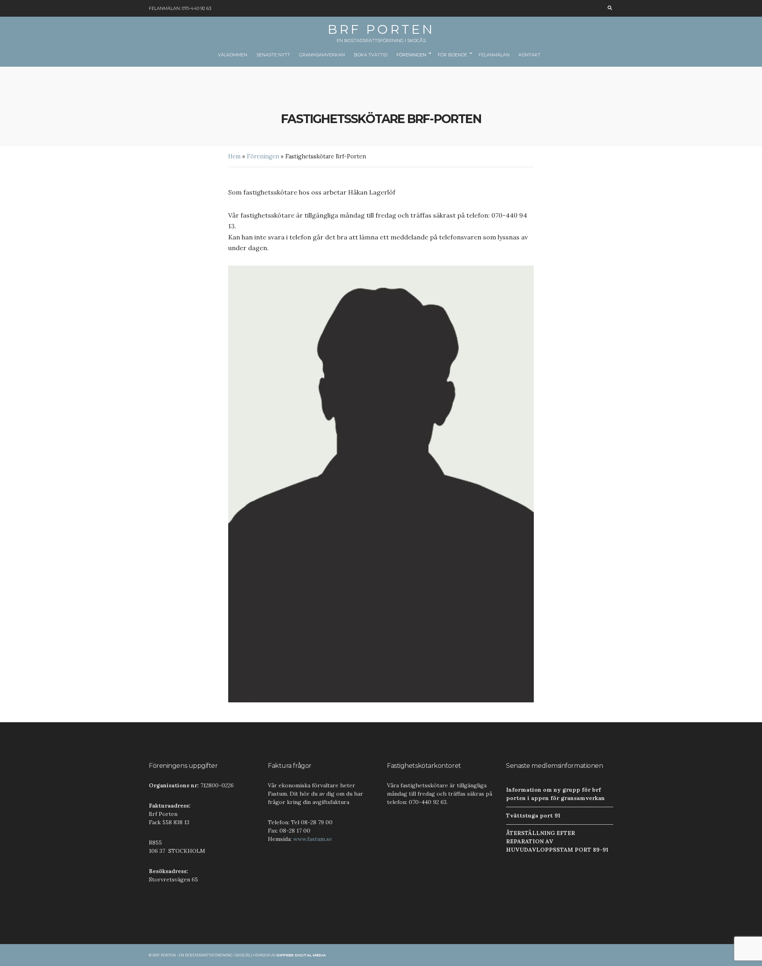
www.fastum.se (312, 839)
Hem (234, 156)
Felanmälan (494, 55)
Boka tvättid (370, 55)
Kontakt (530, 55)
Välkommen (232, 55)
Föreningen (411, 55)
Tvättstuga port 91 (533, 815)
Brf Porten (380, 29)
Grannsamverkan (322, 55)
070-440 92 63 (196, 8)
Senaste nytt (273, 55)
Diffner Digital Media (301, 955)
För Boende (452, 55)
